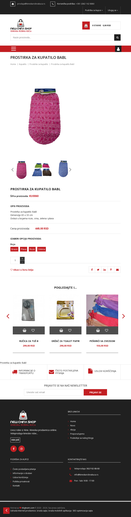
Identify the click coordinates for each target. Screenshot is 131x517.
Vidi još (15, 440)
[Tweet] (98, 269)
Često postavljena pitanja (66, 372)
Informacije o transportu (27, 372)
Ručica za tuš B (28, 341)
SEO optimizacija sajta (83, 510)
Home (13, 64)
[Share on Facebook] (92, 269)
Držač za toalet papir (66, 341)
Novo (72, 425)
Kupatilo (23, 64)
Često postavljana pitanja (24, 469)
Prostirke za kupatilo (39, 64)
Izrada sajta (42, 510)
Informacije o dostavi (22, 473)
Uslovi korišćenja (105, 371)
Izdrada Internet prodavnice (23, 510)
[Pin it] (104, 269)
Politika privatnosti (21, 481)
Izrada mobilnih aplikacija (59, 510)
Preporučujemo (77, 433)
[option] (28, 323)
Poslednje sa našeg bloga (81, 438)
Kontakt (16, 485)
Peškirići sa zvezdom (102, 341)
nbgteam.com (28, 507)
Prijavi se (95, 392)
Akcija (73, 429)
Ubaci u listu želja (23, 269)
